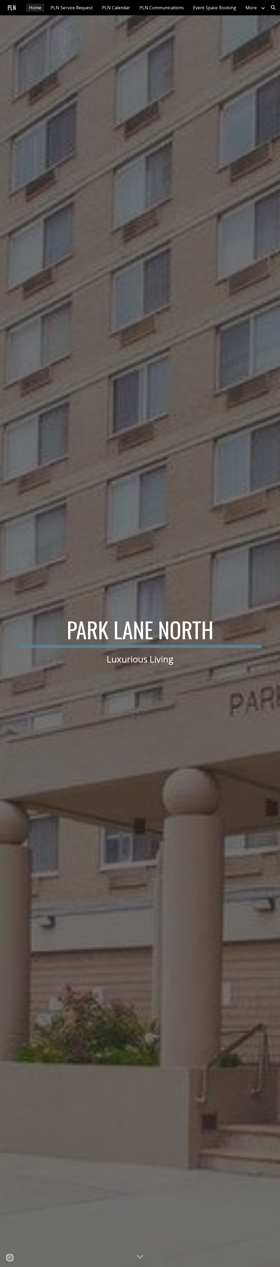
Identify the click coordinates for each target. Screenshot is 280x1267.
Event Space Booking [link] (214, 8)
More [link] (251, 8)
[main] (140, 641)
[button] (273, 7)
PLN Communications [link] (161, 8)
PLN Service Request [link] (72, 8)
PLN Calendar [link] (116, 8)
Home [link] (35, 8)
